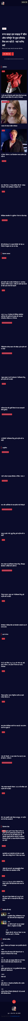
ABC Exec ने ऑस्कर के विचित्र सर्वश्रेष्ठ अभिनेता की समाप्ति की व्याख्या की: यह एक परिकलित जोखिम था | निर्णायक (12, 316)
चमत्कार (4, 161)
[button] (24, 2)
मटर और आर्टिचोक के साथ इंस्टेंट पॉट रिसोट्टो (13, 505)
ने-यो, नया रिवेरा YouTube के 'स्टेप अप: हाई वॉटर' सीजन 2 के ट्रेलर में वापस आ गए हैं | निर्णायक (13, 664)
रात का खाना (5, 480)
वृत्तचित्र (4, 258)
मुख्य (8, 1013)
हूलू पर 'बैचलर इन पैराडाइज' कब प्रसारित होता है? (14, 945)
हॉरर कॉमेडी (18, 1013)
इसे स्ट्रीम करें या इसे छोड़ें (7, 322)
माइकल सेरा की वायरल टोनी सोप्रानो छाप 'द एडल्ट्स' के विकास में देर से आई (12, 953)
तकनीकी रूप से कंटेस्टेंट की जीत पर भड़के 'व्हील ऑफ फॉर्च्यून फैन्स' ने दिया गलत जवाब (14, 854)
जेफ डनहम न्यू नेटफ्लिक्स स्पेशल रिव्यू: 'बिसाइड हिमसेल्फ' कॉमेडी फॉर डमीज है (13, 565)
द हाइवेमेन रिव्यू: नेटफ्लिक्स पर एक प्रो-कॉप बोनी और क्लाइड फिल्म (16, 916)
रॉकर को (3, 977)
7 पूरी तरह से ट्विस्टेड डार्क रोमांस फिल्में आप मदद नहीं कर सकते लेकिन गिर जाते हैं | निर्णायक (13, 96)
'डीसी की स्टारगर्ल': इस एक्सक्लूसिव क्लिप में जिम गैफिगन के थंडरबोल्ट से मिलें (13, 869)
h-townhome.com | (15, 1016)
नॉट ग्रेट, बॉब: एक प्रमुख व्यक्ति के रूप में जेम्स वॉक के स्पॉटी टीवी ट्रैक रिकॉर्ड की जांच (13, 961)
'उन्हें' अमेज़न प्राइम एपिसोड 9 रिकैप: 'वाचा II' (13, 476)
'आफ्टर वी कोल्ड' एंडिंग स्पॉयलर (9, 126)
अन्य (3, 71)
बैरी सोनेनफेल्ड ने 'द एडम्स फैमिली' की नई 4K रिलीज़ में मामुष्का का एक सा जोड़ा (12, 245)
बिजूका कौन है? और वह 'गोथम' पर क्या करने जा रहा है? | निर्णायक (15, 933)
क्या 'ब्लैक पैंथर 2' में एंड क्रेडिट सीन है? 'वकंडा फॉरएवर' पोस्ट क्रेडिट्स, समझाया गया (13, 186)
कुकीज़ (4, 383)
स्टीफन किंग (12, 1013)
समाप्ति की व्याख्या (5, 101)
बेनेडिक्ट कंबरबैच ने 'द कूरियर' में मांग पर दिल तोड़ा (14, 215)
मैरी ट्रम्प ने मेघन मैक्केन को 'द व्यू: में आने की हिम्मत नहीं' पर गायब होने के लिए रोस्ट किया (13, 898)
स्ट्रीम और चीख (5, 452)
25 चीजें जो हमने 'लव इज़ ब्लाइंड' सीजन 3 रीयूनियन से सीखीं (16, 925)
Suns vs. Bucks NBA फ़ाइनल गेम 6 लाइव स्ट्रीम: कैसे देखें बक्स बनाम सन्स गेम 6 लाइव (13, 883)
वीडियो (4, 845)
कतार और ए (5, 220)
